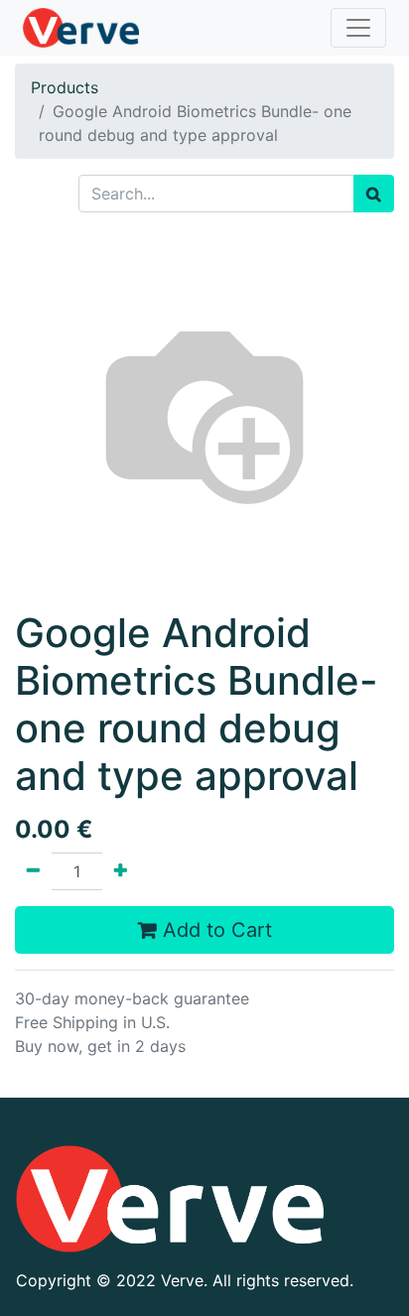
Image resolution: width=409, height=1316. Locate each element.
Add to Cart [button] (214, 930)
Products (64, 87)
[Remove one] (33, 871)
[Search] (373, 193)
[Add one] (120, 871)
